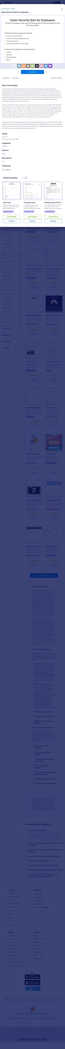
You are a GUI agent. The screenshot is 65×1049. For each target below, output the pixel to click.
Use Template (32, 72)
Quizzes (13, 9)
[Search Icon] (62, 9)
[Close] (62, 2)
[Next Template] (46, 72)
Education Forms (8, 211)
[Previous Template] (19, 72)
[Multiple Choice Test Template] (53, 190)
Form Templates (5, 9)
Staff (4, 154)
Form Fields (15, 78)
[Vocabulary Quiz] (32, 190)
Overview (6, 78)
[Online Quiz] (11, 190)
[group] (11, 203)
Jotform (7, 170)
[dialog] (32, 524)
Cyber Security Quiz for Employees (15, 12)
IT (3, 161)
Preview (12, 221)
